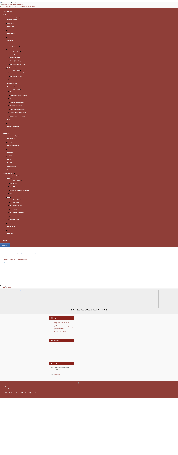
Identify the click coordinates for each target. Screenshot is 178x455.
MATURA (5, 237)
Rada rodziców (10, 23)
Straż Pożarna (10, 156)
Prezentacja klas (11, 26)
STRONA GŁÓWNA (7, 11)
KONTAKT (5, 240)
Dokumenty (10, 86)
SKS (11, 193)
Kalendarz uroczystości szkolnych (18, 64)
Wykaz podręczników (15, 57)
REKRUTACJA (6, 130)
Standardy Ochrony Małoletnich (17, 116)
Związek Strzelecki (11, 166)
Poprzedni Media (5, 287)
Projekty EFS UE (11, 226)
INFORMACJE (6, 44)
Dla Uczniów (10, 49)
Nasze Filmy (10, 233)
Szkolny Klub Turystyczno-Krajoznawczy (19, 190)
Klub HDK (12, 186)
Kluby (8, 178)
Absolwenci (10, 40)
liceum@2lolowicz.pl (58, 374)
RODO (8, 119)
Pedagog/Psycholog (12, 83)
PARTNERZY (6, 133)
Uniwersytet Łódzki (12, 142)
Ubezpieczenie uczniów (15, 79)
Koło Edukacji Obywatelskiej (17, 212)
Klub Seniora (10, 152)
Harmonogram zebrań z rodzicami (18, 73)
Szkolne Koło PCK (14, 219)
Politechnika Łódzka (12, 138)
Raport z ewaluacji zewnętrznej (17, 109)
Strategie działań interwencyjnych (18, 112)
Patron (8, 37)
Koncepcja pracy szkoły (16, 105)
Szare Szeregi (10, 149)
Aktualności (8, 387)
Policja (9, 159)
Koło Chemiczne (14, 209)
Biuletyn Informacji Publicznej (61, 322)
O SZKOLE (5, 14)
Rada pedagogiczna (12, 19)
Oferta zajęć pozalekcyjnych (17, 61)
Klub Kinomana (13, 183)
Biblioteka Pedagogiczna (13, 145)
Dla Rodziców (10, 68)
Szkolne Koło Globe (15, 216)
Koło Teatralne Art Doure (16, 205)
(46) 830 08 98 (55, 372)
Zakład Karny (10, 163)
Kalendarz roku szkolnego (16, 76)
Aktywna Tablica (11, 230)
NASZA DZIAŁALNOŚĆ (8, 173)
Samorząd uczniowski (12, 30)
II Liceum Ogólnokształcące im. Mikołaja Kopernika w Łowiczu (18, 6)
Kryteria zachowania (15, 98)
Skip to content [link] (4, 1)
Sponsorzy (9, 169)
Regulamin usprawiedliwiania (17, 102)
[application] (9, 14)
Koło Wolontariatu (14, 202)
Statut (11, 91)
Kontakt (8, 388)
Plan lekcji (12, 54)
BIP (8, 123)
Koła (8, 197)
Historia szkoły (11, 33)
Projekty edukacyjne (12, 223)
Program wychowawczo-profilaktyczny (19, 95)
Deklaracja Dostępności (13, 126)
